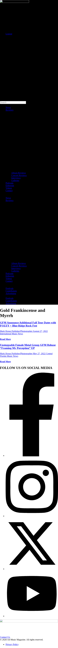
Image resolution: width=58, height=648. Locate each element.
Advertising (11, 293)
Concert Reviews (19, 175)
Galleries (15, 180)
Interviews (16, 178)
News (8, 107)
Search (3, 38)
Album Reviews (18, 173)
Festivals (9, 288)
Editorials (10, 185)
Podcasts (9, 183)
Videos (9, 188)
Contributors (11, 291)
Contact (9, 190)
